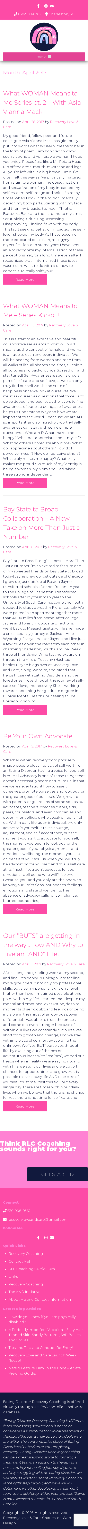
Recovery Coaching (26, 1254)
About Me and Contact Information (40, 1299)
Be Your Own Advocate (37, 736)
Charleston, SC (61, 14)
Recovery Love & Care (66, 964)
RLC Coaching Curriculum (32, 1269)
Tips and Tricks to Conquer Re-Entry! (41, 1348)
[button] (41, 56)
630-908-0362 (29, 14)
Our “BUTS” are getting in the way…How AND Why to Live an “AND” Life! (43, 945)
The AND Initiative (25, 1292)
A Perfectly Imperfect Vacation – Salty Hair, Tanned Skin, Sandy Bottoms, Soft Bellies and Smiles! (46, 1335)
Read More (25, 279)
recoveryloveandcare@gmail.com (37, 1219)
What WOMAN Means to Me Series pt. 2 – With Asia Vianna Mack (42, 102)
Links (13, 1276)
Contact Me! (19, 1261)
